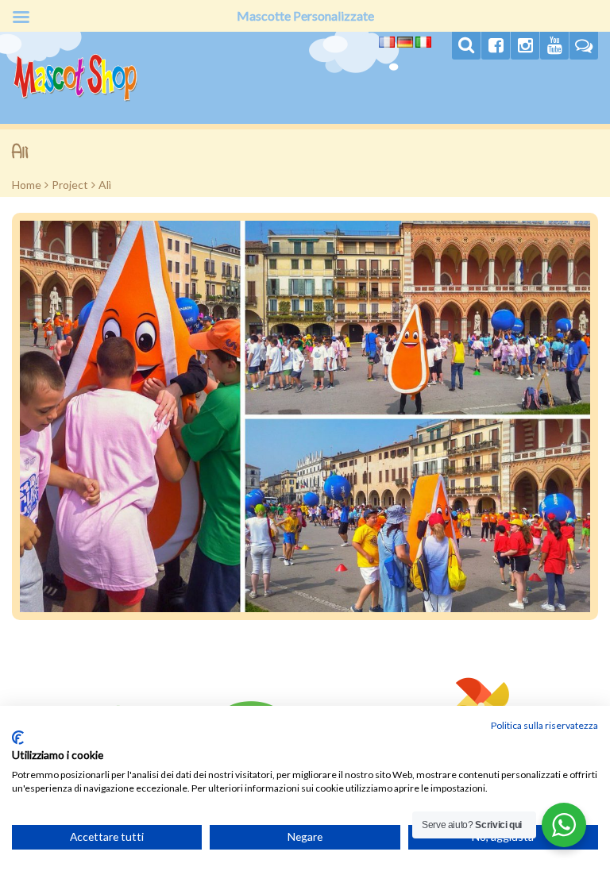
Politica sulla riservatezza (544, 725)
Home (26, 184)
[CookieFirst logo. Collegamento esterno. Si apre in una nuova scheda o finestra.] (18, 737)
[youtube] (554, 46)
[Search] (466, 46)
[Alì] (305, 416)
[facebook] (495, 46)
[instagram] (525, 46)
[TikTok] (583, 46)
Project (70, 184)
